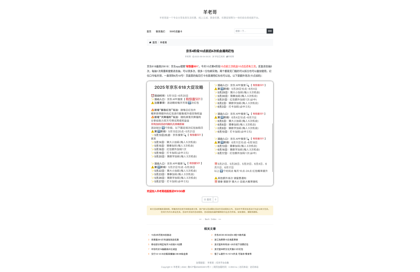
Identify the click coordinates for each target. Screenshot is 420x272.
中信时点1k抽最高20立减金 (164, 249)
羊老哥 (210, 12)
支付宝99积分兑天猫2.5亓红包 (228, 249)
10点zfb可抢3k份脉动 (161, 234)
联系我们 (160, 31)
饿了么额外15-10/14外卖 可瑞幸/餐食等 (233, 253)
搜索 (270, 30)
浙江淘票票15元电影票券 (226, 239)
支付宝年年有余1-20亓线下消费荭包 (231, 244)
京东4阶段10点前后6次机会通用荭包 (210, 51)
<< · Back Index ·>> (210, 219)
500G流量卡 (176, 31)
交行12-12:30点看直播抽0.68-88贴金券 (169, 253)
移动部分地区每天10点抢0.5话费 (166, 244)
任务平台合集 (222, 262)
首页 (149, 31)
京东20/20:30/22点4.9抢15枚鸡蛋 (230, 234)
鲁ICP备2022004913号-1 (199, 266)
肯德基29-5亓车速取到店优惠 (165, 239)
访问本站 (254, 266)
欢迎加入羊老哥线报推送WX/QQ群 (166, 191)
